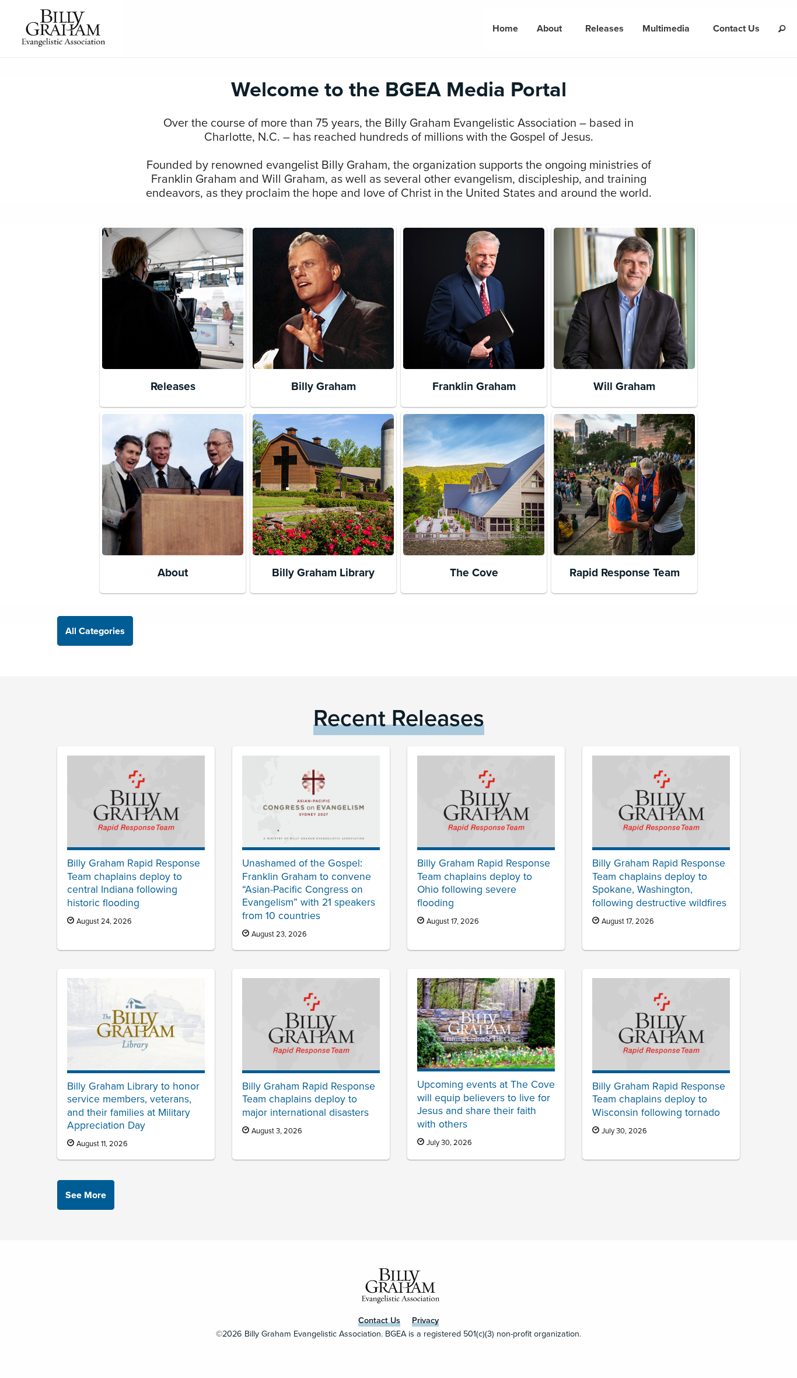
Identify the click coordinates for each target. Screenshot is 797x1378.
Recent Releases (398, 718)
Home (505, 28)
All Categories (95, 631)
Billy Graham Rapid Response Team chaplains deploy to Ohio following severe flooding (483, 882)
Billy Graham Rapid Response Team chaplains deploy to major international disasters (308, 1099)
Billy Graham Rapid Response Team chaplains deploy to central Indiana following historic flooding (133, 882)
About (549, 28)
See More (85, 1195)
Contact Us (736, 28)
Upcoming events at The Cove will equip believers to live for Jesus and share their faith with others (486, 1104)
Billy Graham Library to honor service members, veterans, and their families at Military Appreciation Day (133, 1105)
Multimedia (666, 28)
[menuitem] (505, 28)
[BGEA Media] (61, 28)
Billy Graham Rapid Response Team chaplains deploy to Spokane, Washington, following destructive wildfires (659, 882)
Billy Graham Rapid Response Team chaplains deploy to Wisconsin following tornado (658, 1099)
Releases (604, 28)
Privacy (425, 1320)
